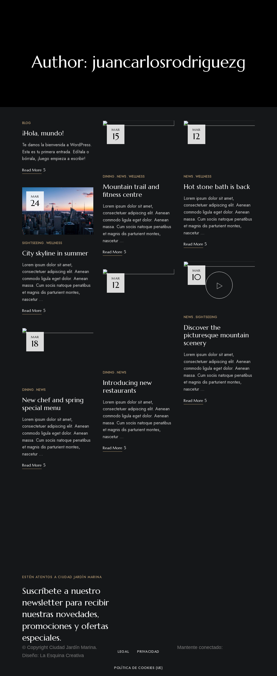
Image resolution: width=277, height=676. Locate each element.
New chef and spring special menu (53, 404)
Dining (28, 389)
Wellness (54, 243)
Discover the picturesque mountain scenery (216, 335)
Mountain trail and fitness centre (131, 191)
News (41, 389)
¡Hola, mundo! (43, 133)
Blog (26, 123)
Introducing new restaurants (127, 387)
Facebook (178, 654)
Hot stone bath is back (217, 187)
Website (138, 78)
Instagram (188, 654)
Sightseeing (33, 243)
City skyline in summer (55, 253)
